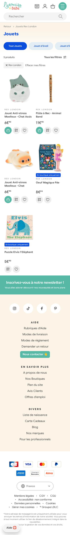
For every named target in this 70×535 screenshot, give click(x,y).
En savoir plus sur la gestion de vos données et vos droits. (35, 524)
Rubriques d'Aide (35, 328)
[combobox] (35, 486)
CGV (42, 495)
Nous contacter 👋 (35, 354)
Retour (8, 26)
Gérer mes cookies (23, 507)
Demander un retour (35, 346)
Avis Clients (35, 391)
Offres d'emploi (35, 397)
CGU (53, 495)
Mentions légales (24, 495)
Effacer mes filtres (35, 65)
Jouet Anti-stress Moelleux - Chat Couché (15, 186)
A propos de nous (35, 373)
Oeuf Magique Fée (47, 182)
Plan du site (35, 385)
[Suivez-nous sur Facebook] (42, 308)
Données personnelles (27, 503)
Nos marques (35, 433)
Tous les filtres (53, 57)
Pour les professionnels (35, 439)
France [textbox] (30, 486)
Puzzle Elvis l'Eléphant (18, 252)
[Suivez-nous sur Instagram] (15, 308)
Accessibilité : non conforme (35, 499)
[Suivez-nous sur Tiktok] (28, 308)
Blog (35, 427)
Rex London (14, 65)
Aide (9, 527)
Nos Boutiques (35, 379)
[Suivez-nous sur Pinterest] (55, 308)
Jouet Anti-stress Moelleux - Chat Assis (18, 115)
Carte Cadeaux (35, 421)
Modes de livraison (35, 334)
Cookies (51, 503)
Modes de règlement (35, 340)
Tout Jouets (15, 45)
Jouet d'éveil (41, 45)
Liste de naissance (35, 415)
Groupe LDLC (50, 507)
